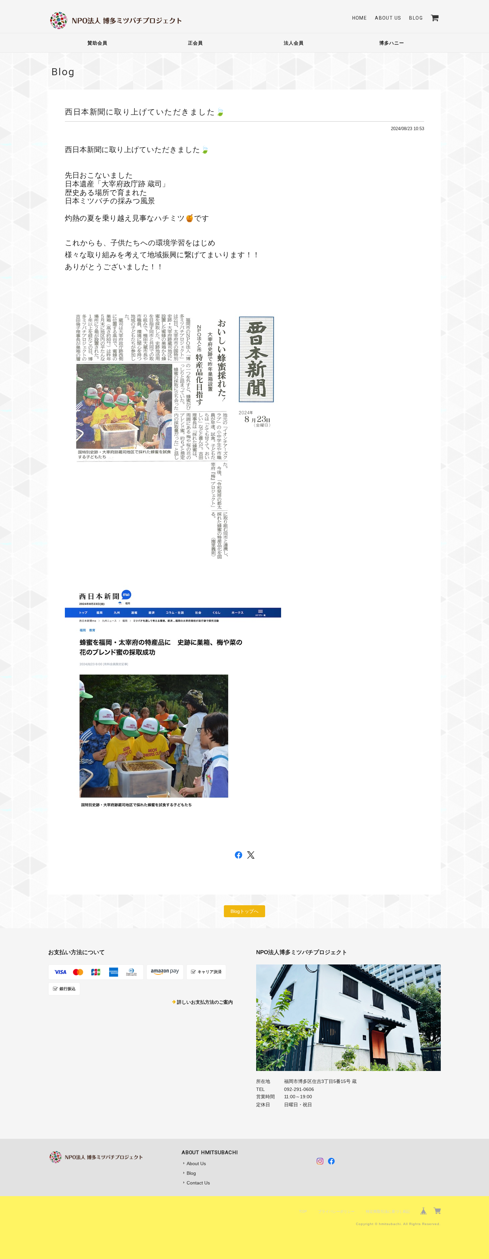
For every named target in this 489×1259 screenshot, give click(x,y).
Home (359, 18)
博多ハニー (391, 43)
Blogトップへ (244, 911)
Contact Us (198, 1182)
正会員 (195, 43)
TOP (303, 1211)
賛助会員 (97, 43)
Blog (416, 18)
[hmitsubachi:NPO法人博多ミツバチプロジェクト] (348, 1017)
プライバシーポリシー (336, 1211)
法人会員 (294, 43)
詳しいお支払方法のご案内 (205, 1002)
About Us (388, 18)
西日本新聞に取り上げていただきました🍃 (145, 111)
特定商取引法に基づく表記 (388, 1211)
